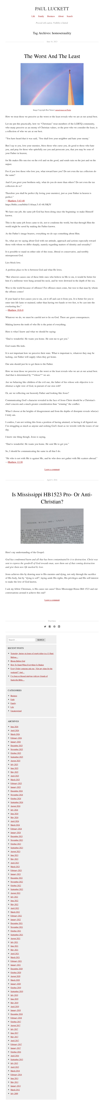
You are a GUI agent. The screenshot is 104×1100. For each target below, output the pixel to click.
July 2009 (14, 1093)
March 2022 (15, 912)
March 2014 (15, 1070)
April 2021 (15, 953)
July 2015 (14, 1063)
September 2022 (17, 889)
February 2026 (16, 738)
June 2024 (14, 813)
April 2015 (15, 1067)
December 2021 (17, 923)
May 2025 (14, 772)
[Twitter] (45, 626)
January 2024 (16, 832)
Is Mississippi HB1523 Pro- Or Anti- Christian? (52, 498)
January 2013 (16, 1086)
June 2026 (14, 726)
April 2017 (15, 1040)
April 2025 (15, 775)
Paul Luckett (52, 8)
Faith (12, 699)
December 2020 (17, 968)
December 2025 (17, 745)
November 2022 (17, 881)
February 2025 (16, 783)
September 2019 (17, 991)
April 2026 (15, 730)
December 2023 (17, 836)
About (61, 16)
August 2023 (15, 851)
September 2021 (17, 934)
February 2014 (16, 1074)
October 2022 (16, 885)
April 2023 (15, 862)
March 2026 (15, 734)
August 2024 (15, 806)
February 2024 (16, 828)
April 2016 (15, 1055)
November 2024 (17, 794)
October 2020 (16, 972)
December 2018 (17, 1014)
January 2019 (16, 1010)
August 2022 (15, 893)
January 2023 (16, 874)
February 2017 (16, 1044)
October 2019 (16, 987)
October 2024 (16, 798)
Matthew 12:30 (15, 462)
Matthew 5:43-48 (16, 200)
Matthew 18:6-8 (15, 310)
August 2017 (15, 1025)
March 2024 (15, 825)
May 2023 (14, 859)
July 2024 (14, 810)
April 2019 (15, 1006)
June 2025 (14, 768)
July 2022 (14, 897)
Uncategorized (16, 711)
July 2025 (14, 764)
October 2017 (16, 1021)
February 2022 (16, 915)
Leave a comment (52, 469)
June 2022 (14, 900)
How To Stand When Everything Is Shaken (27, 664)
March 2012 (15, 1089)
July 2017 (14, 1029)
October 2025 (16, 753)
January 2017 (16, 1048)
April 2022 (15, 908)
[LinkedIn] (59, 626)
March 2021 (15, 957)
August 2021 (15, 938)
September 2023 (17, 847)
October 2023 (16, 844)
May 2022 (14, 904)
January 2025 (16, 787)
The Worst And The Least (52, 55)
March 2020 (15, 980)
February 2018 (16, 1018)
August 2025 (15, 760)
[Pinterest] (54, 626)
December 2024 (17, 791)
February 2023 (16, 870)
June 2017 (14, 1033)
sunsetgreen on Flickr (63, 110)
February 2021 (16, 961)
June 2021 (14, 946)
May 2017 (14, 1036)
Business (51, 16)
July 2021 (14, 942)
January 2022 (16, 919)
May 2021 (14, 949)
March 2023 (15, 866)
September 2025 (17, 757)
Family (41, 16)
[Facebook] (49, 626)
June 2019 (14, 999)
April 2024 (15, 821)
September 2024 (17, 802)
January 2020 (16, 983)
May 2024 (14, 817)
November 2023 (17, 840)
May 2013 (14, 1082)
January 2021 (16, 965)
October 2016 (16, 1052)
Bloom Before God (18, 661)
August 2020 (15, 976)
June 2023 (14, 855)
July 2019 (14, 995)
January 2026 (16, 741)
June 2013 (14, 1078)
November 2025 (17, 749)
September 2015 (17, 1059)
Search (70, 16)
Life (33, 16)
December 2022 (17, 878)
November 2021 (17, 927)
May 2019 (14, 1002)
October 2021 (16, 931)
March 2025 (15, 779)
